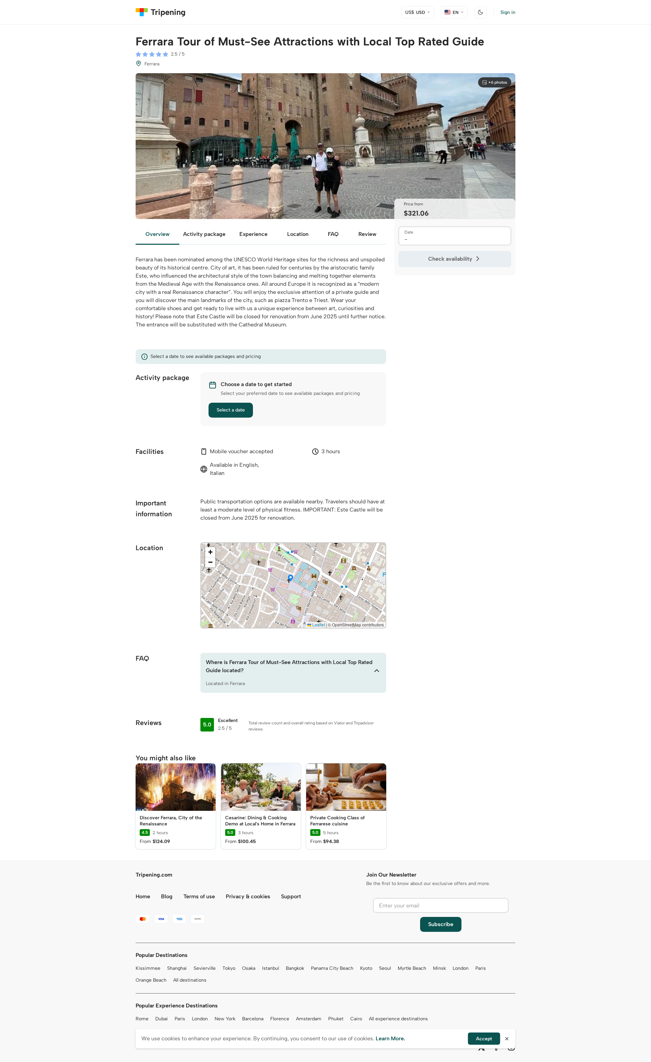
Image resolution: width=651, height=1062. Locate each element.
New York (225, 1019)
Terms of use (199, 896)
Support (291, 896)
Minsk (439, 968)
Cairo (356, 1019)
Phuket (335, 1019)
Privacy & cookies (248, 896)
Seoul (385, 968)
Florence (279, 1019)
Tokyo (228, 968)
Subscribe (440, 924)
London (461, 968)
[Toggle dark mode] (480, 12)
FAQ (333, 234)
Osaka (248, 968)
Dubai (161, 1019)
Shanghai (177, 968)
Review (367, 234)
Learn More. (390, 1038)
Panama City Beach (332, 968)
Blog (167, 896)
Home (143, 896)
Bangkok (295, 968)
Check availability (450, 259)
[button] (290, 579)
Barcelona (252, 1019)
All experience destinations (398, 1019)
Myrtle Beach (412, 968)
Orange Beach (151, 980)
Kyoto (366, 968)
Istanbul (270, 968)
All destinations (189, 980)
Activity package (204, 234)
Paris (480, 968)
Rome (142, 1019)
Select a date (231, 410)
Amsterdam (308, 1019)
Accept (484, 1039)
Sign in (507, 12)
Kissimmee (148, 968)
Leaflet (318, 624)
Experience (253, 234)
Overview (157, 234)
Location (298, 234)
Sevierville (205, 968)
